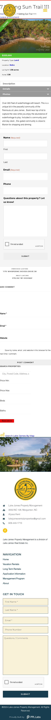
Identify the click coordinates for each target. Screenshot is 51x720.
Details (6, 89)
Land (16, 60)
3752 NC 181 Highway (22, 277)
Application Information (14, 574)
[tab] (25, 83)
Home (6, 559)
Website (3, 338)
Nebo (12, 65)
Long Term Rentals (12, 569)
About (6, 583)
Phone (7, 184)
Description (9, 83)
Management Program (13, 579)
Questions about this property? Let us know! (24, 200)
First (5, 149)
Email (11, 169)
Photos (6, 94)
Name (3, 314)
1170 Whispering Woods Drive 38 (20, 270)
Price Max (4, 390)
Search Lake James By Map (19, 435)
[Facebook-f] (5, 530)
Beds (2, 400)
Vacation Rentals (11, 564)
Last (5, 162)
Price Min (4, 380)
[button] (45, 10)
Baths (3, 410)
